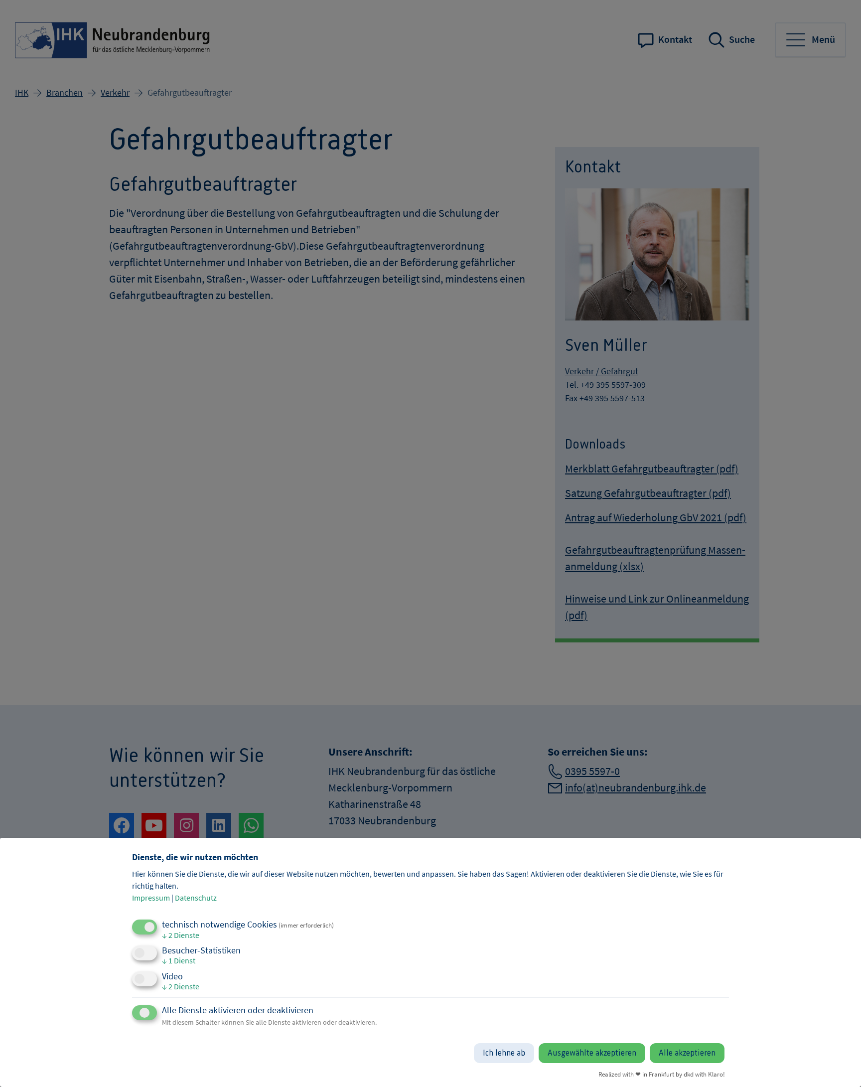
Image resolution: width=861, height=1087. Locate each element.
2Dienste (180, 935)
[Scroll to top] (837, 1063)
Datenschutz (196, 898)
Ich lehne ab (504, 1053)
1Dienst (178, 960)
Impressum (151, 898)
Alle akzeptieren (687, 1053)
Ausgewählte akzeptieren (592, 1053)
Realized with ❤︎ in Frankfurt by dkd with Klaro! (661, 1074)
